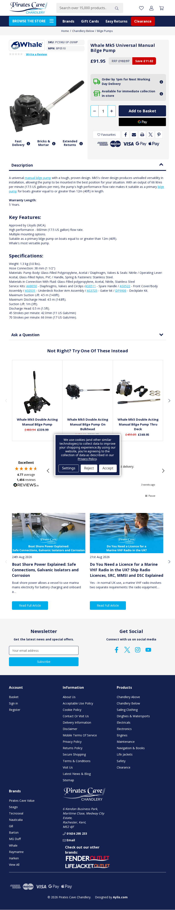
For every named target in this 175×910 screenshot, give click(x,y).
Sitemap (68, 780)
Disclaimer (70, 729)
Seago (13, 807)
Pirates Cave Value (22, 801)
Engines (122, 735)
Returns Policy (72, 748)
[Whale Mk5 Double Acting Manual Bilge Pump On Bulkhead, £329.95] (88, 392)
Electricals (123, 722)
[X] (150, 134)
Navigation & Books (131, 748)
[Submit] (116, 8)
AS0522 (125, 286)
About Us (69, 697)
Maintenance (126, 742)
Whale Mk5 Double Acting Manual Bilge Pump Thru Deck (138, 424)
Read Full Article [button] (30, 605)
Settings (68, 468)
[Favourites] (37, 403)
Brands (68, 21)
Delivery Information (77, 722)
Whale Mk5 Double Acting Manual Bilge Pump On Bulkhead (87, 424)
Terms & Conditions (76, 761)
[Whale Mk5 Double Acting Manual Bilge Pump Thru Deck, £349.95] (138, 392)
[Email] (134, 134)
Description (22, 165)
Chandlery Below (128, 703)
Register (14, 710)
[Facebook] (125, 134)
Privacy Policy (72, 742)
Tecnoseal (16, 813)
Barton (14, 832)
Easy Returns (116, 21)
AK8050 (31, 286)
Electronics (124, 729)
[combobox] (83, 8)
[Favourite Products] (141, 8)
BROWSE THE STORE (28, 21)
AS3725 (92, 291)
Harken (14, 858)
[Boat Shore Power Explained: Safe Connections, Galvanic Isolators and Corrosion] (48, 533)
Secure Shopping (74, 754)
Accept (107, 468)
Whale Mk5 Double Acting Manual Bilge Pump (37, 421)
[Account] (151, 8)
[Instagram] (138, 650)
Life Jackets (125, 754)
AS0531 (30, 291)
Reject (89, 468)
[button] (48, 471)
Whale (13, 845)
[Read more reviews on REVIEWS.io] (26, 485)
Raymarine (16, 852)
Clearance (143, 21)
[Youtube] (148, 650)
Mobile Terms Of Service (80, 735)
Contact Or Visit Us (76, 716)
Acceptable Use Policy (78, 703)
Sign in (13, 703)
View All (14, 865)
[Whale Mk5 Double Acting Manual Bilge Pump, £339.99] (37, 392)
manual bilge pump (38, 178)
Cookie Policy (72, 710)
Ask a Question (25, 334)
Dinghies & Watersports (133, 716)
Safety (121, 761)
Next (169, 400)
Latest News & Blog (77, 774)
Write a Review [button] (36, 54)
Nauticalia (16, 820)
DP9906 (120, 291)
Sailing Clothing (127, 710)
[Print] (142, 134)
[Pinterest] (159, 134)
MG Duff (15, 839)
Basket (14, 697)
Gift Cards (90, 21)
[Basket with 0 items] (161, 8)
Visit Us (68, 767)
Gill (11, 826)
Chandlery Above (128, 697)
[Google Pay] (142, 122)
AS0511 (90, 286)
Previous (5, 400)
